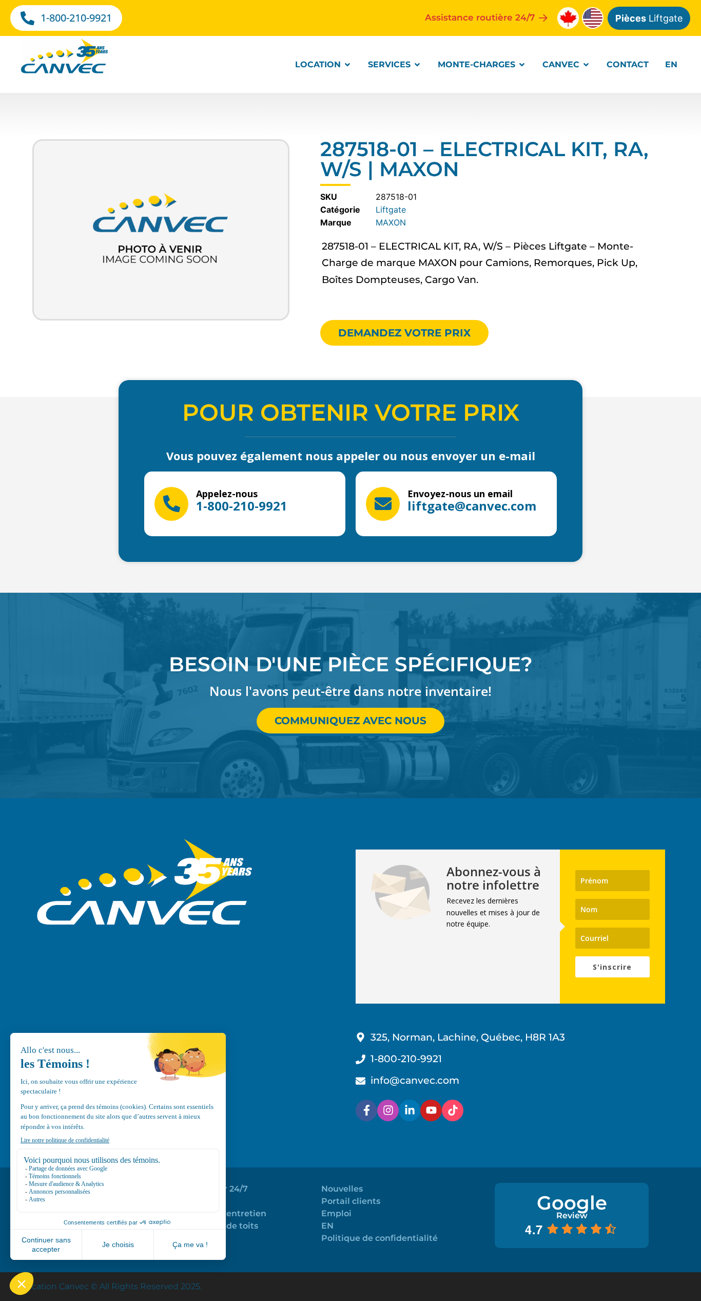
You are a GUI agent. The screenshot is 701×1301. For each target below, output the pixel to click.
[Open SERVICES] (417, 65)
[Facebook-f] (366, 1110)
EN (327, 1226)
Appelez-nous (227, 493)
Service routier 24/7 (206, 1189)
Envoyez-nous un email (460, 493)
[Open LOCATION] (347, 65)
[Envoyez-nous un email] (383, 504)
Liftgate (649, 18)
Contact (182, 1250)
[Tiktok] (452, 1110)
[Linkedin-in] (409, 1110)
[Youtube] (431, 1110)
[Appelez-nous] (171, 504)
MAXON (391, 222)
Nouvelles (342, 1189)
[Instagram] (388, 1110)
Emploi (336, 1213)
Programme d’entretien (215, 1213)
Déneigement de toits (211, 1226)
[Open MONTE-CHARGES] (522, 65)
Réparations (191, 1201)
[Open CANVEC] (586, 65)
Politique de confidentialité (379, 1238)
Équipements (194, 1238)
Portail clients (350, 1201)
